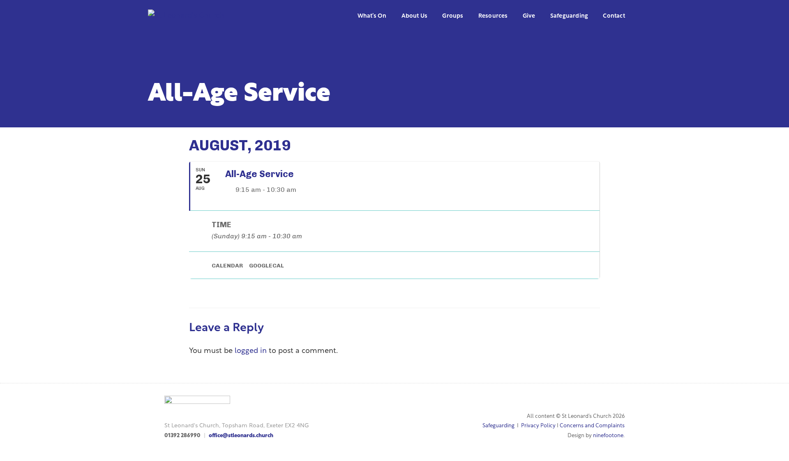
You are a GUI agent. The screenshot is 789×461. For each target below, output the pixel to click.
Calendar (227, 265)
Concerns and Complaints (592, 426)
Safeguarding (498, 426)
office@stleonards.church (241, 435)
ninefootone (608, 435)
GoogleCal (266, 265)
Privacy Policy (538, 426)
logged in (251, 351)
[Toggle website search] (642, 16)
